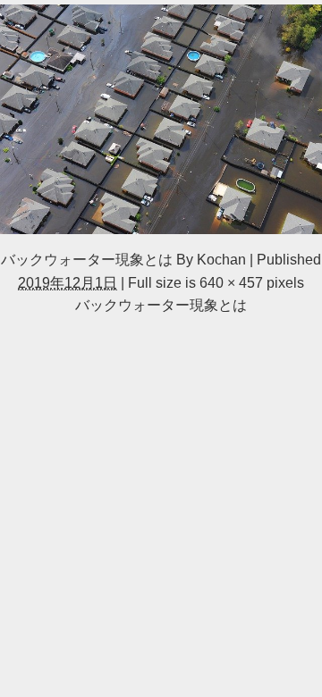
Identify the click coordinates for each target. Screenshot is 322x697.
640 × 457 (231, 282)
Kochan (221, 259)
